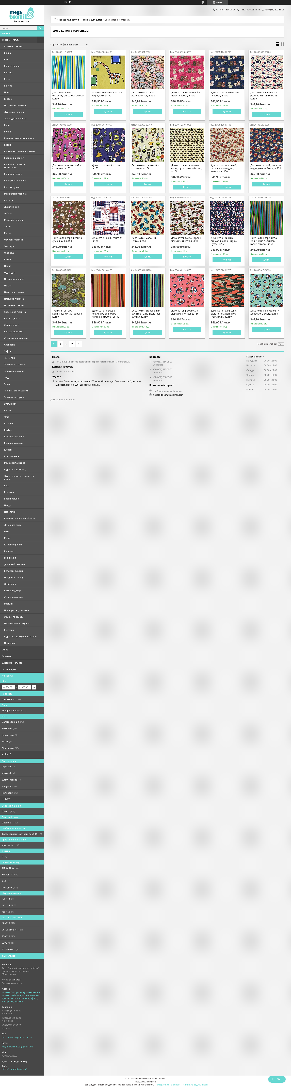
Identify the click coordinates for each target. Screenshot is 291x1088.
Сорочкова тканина (15, 311)
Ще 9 (7, 799)
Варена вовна (12, 65)
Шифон (8, 429)
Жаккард (9, 246)
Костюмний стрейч (14, 157)
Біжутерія (9, 629)
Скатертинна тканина (16, 338)
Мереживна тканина (15, 193)
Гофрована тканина (15, 105)
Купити (68, 114)
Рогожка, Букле (12, 318)
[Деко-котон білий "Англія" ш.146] (108, 218)
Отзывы (6, 656)
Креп (7, 125)
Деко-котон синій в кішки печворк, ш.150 (225, 94)
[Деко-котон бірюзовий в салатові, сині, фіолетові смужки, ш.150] (147, 290)
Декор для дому (12, 524)
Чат (279, 1079)
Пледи (7, 505)
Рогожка (8, 200)
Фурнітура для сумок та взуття (20, 636)
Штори (8, 449)
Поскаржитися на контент (168, 1085)
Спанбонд (9, 344)
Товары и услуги (10, 39)
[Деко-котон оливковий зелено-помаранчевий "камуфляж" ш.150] (227, 290)
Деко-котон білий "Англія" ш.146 (107, 239)
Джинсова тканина (14, 111)
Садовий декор (12, 590)
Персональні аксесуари (16, 623)
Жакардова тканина (15, 118)
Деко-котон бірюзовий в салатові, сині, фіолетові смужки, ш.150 (146, 313)
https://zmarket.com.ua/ (14, 1068)
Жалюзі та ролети (13, 616)
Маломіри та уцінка (14, 462)
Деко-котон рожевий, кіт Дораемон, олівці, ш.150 (185, 312)
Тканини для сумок (14, 397)
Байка (7, 52)
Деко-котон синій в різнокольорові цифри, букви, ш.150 (224, 241)
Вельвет (8, 72)
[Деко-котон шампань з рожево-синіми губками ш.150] (266, 72)
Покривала (10, 643)
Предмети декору (13, 577)
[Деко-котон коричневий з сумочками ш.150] (68, 218)
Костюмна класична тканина (19, 151)
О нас (5, 649)
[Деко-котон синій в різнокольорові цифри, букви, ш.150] (227, 218)
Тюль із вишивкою (14, 370)
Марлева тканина (14, 219)
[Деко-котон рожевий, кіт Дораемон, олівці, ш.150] (187, 290)
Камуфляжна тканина (15, 180)
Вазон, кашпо (11, 498)
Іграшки (8, 603)
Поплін (7, 285)
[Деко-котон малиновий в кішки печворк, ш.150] (187, 72)
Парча (7, 265)
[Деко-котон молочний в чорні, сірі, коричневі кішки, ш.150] (187, 145)
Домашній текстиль (14, 564)
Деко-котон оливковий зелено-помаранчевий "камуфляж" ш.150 (224, 313)
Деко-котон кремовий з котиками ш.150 (145, 167)
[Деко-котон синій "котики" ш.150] (108, 145)
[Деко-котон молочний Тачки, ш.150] (147, 218)
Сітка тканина (11, 324)
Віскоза (8, 85)
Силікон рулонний (13, 331)
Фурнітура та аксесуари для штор (19, 477)
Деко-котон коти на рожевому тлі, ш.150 (143, 94)
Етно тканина (11, 456)
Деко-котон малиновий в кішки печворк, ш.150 (185, 94)
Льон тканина (11, 206)
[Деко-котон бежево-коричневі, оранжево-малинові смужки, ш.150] (108, 290)
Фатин (7, 410)
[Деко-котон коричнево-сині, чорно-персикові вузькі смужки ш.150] (266, 218)
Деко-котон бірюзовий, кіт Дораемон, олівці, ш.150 (265, 312)
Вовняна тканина (13, 443)
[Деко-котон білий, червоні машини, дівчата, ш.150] (187, 218)
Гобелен (8, 98)
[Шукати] (40, 27)
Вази (6, 485)
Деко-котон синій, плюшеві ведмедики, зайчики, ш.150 (265, 167)
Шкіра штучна (12, 187)
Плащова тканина (14, 298)
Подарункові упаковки (16, 610)
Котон (7, 144)
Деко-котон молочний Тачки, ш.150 (144, 239)
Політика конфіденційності (195, 1085)
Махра (7, 233)
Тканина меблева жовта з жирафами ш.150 (107, 94)
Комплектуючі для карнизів (19, 138)
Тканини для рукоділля (16, 390)
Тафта (7, 351)
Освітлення (10, 583)
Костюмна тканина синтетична (14, 166)
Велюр (7, 79)
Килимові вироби (13, 570)
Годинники (10, 557)
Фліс (6, 416)
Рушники (9, 492)
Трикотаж (9, 357)
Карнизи (8, 551)
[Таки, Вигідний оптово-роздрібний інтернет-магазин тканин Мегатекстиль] (22, 13)
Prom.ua (162, 1079)
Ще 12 (8, 754)
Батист (8, 59)
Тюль (7, 384)
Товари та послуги (69, 19)
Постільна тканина (14, 305)
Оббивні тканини (13, 239)
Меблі (7, 538)
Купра (7, 131)
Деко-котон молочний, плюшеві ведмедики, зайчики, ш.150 (224, 168)
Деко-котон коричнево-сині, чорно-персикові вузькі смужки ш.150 (264, 241)
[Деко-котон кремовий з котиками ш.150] (147, 145)
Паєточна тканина (14, 279)
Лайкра (8, 213)
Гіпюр (7, 92)
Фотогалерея (9, 669)
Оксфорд (9, 252)
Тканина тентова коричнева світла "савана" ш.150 (67, 313)
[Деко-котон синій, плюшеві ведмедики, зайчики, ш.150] (266, 145)
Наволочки (10, 511)
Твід (6, 377)
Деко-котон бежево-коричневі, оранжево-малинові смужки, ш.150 (105, 313)
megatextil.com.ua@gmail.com (17, 1046)
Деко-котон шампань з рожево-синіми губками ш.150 (264, 95)
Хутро (7, 226)
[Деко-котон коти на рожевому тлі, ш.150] (147, 72)
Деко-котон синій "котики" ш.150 (107, 167)
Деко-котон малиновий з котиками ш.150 (66, 167)
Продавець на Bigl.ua (145, 1082)
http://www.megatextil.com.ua (17, 1037)
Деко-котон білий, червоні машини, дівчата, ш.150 (186, 239)
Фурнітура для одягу (15, 469)
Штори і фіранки (13, 544)
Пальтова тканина (14, 292)
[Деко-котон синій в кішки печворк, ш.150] (227, 72)
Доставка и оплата (12, 662)
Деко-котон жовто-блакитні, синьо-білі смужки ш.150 (68, 95)
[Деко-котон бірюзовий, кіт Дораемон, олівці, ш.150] (266, 290)
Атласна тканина (13, 46)
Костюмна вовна (13, 174)
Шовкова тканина (14, 436)
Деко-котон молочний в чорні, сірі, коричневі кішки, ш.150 (186, 168)
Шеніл (7, 259)
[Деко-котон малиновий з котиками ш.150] (68, 145)
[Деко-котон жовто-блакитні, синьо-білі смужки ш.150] (68, 72)
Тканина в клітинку (14, 364)
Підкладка (9, 272)
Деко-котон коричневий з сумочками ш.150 (67, 239)
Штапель (9, 423)
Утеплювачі (10, 403)
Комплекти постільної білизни (20, 518)
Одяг (6, 531)
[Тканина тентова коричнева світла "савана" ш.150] (68, 290)
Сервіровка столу (13, 597)
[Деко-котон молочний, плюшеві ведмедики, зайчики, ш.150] (227, 145)
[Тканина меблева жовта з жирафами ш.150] (108, 72)
